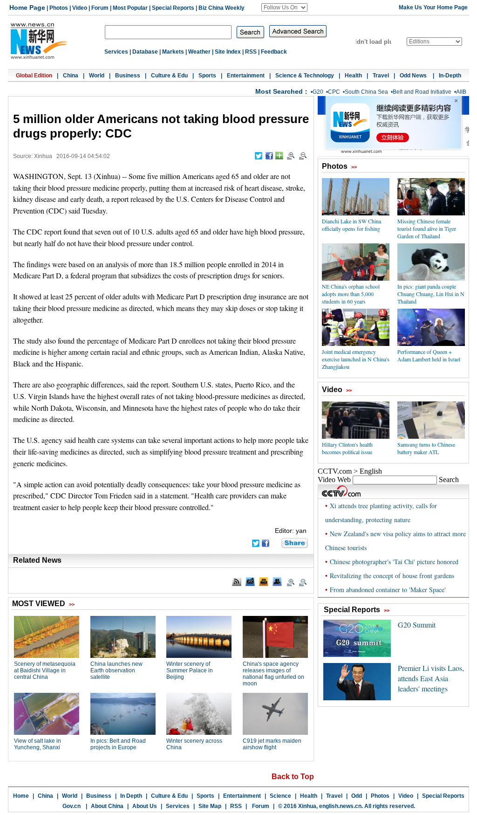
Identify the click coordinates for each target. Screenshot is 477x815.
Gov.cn (71, 806)
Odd (356, 796)
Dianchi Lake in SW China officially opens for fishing (351, 224)
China (70, 75)
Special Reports (173, 8)
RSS (251, 51)
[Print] (263, 581)
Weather (199, 51)
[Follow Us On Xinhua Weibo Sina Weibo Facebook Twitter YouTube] (284, 7)
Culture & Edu (169, 75)
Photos (58, 8)
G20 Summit (417, 624)
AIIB (461, 92)
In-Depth (450, 75)
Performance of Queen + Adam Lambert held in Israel (428, 355)
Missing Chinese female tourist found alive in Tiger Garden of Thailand (426, 228)
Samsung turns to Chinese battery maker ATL (426, 448)
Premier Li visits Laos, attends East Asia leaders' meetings (431, 678)
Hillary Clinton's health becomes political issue (347, 448)
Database (145, 51)
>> (354, 167)
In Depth (131, 796)
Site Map (209, 806)
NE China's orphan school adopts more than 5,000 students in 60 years (351, 294)
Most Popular (130, 8)
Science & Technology (304, 75)
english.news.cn (340, 806)
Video (79, 8)
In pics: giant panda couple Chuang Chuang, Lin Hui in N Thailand (430, 294)
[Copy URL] (277, 581)
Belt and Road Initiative (422, 92)
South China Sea (366, 92)
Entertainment (246, 75)
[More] (279, 155)
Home (21, 796)
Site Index (228, 51)
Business (127, 75)
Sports (207, 75)
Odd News (414, 75)
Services (116, 51)
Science (280, 796)
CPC (334, 92)
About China (107, 806)
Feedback (274, 51)
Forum (100, 8)
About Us (144, 806)
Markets (173, 51)
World (96, 75)
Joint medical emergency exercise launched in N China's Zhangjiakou (355, 359)
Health (353, 75)
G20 (318, 92)
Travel (381, 75)
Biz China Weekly (221, 8)
